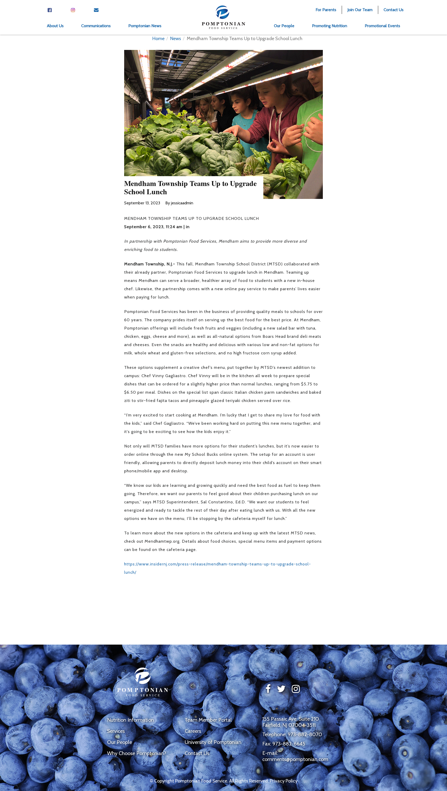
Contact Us (394, 9)
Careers (193, 731)
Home (158, 38)
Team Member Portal (208, 720)
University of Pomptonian (213, 742)
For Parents (326, 9)
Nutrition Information (130, 720)
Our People (119, 742)
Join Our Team (360, 9)
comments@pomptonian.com (295, 759)
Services (116, 731)
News (175, 38)
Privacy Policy (283, 781)
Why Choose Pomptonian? (136, 753)
